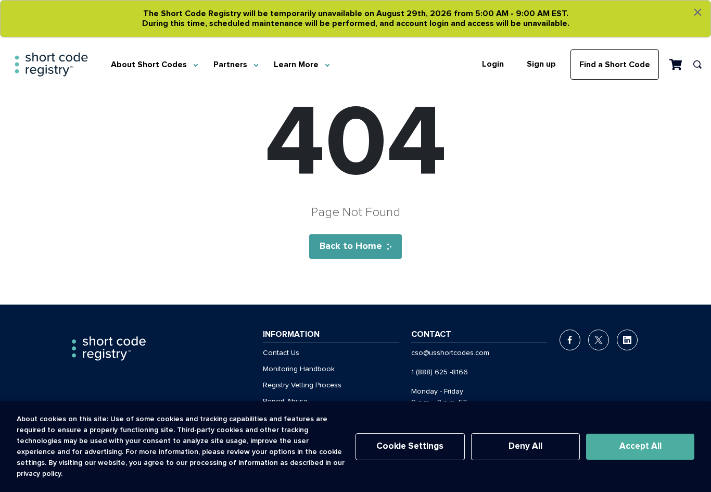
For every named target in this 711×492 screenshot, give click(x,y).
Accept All (640, 446)
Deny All (525, 446)
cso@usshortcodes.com (450, 353)
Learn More (296, 64)
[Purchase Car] (675, 64)
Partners (230, 64)
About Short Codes (149, 64)
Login (493, 64)
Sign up (541, 64)
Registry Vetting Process (302, 385)
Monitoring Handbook (299, 369)
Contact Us (281, 353)
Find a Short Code (614, 64)
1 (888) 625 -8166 (439, 372)
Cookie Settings (409, 446)
